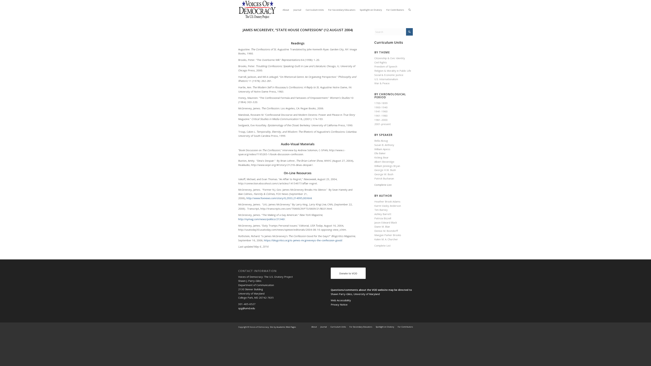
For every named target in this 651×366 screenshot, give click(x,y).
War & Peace (382, 83)
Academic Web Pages (286, 327)
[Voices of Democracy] (257, 10)
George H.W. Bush (385, 170)
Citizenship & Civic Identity (389, 58)
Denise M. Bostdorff (386, 230)
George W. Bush (383, 174)
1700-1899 (381, 103)
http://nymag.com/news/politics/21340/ (261, 219)
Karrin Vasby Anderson (387, 205)
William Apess (382, 149)
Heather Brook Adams (387, 201)
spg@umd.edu (246, 308)
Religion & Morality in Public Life (392, 70)
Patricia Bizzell (382, 218)
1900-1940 (381, 107)
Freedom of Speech (385, 66)
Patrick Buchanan (384, 178)
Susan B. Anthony (384, 145)
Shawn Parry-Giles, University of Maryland (355, 294)
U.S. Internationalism (386, 79)
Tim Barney (381, 209)
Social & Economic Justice (388, 75)
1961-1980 (381, 115)
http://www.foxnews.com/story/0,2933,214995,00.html (279, 198)
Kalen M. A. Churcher (386, 239)
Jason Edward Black (385, 222)
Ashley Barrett (382, 214)
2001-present (382, 124)
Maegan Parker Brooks (387, 235)
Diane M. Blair (382, 226)
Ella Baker (380, 153)
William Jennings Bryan (387, 166)
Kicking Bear (381, 157)
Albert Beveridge (384, 161)
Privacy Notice (339, 304)
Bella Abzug (381, 140)
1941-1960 (381, 111)
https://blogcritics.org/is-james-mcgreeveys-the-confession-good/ (303, 240)
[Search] (409, 10)
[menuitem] (285, 10)
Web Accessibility (341, 300)
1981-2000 (381, 119)
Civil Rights (380, 62)
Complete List (383, 184)
